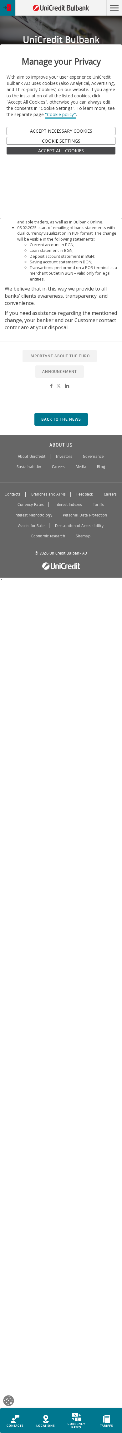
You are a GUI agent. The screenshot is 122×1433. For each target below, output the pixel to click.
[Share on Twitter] (58, 386)
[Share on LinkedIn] (67, 386)
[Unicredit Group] (61, 566)
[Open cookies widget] (8, 1401)
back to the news (61, 419)
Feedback (84, 494)
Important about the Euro (59, 356)
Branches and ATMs (48, 494)
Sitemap (83, 536)
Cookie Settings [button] (61, 141)
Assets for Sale (31, 525)
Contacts (12, 494)
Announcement (59, 371)
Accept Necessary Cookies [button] (61, 131)
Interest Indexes (68, 504)
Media (81, 466)
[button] (114, 8)
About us (61, 445)
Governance (93, 456)
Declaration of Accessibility (79, 525)
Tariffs (98, 504)
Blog (101, 466)
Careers (58, 466)
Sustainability (29, 466)
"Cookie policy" (60, 114)
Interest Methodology (33, 515)
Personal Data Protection (85, 515)
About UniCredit (31, 456)
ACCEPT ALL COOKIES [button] (61, 151)
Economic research (48, 536)
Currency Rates (31, 504)
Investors (64, 456)
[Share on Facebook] (51, 386)
